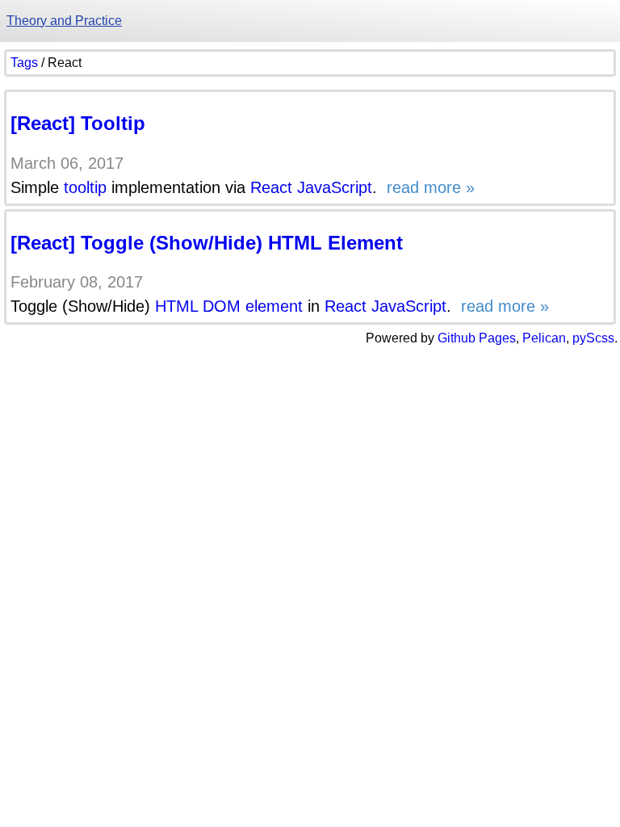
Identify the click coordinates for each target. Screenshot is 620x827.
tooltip (85, 187)
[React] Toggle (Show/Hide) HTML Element (206, 243)
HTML (176, 306)
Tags (24, 62)
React (271, 187)
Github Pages (477, 338)
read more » (428, 187)
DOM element (253, 306)
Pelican (544, 338)
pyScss (593, 338)
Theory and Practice (64, 20)
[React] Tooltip (77, 123)
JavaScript (334, 187)
